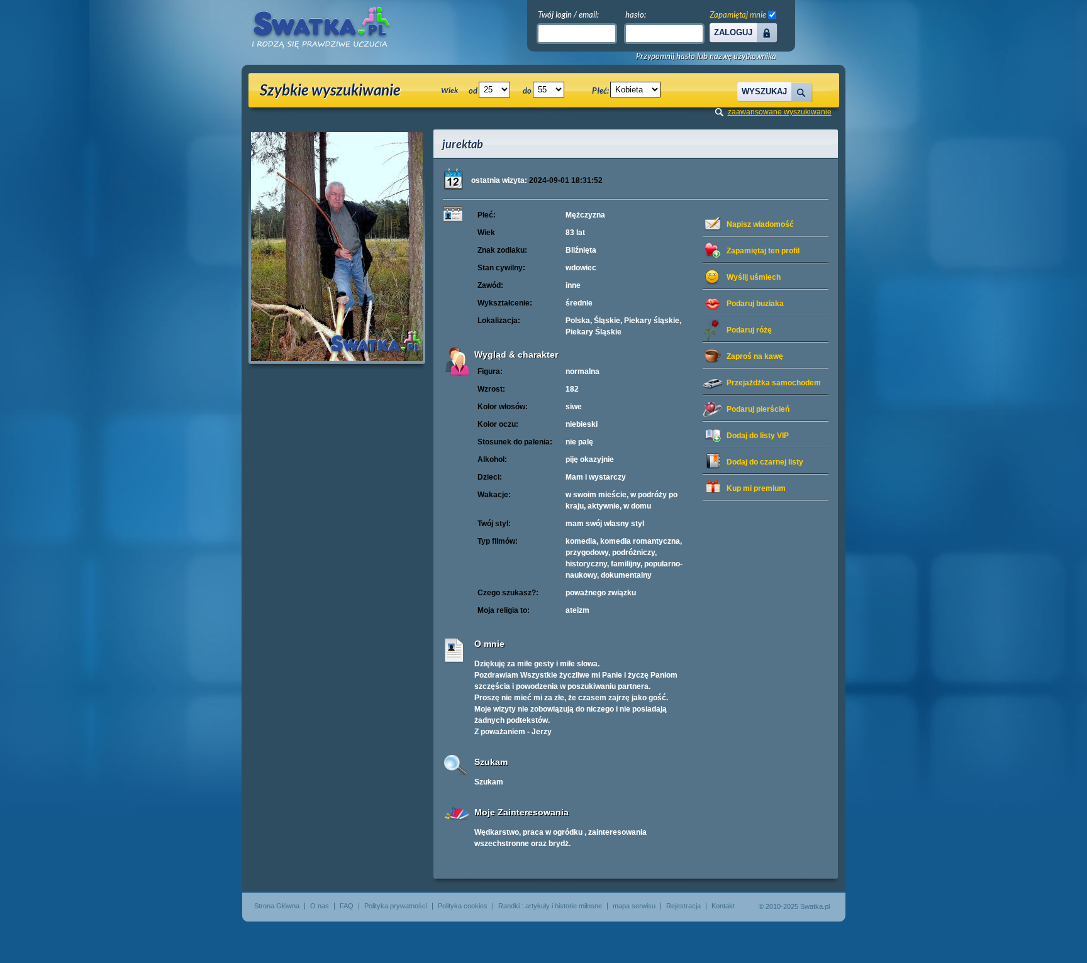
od (473, 90)
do (527, 90)
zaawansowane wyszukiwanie (780, 111)
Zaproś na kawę (755, 356)
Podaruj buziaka (755, 303)
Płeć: (600, 90)
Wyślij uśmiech (754, 277)
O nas (319, 906)
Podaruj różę (749, 330)
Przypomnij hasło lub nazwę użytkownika (706, 56)
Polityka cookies (463, 906)
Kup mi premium (756, 488)
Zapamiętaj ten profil (763, 250)
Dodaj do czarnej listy (765, 462)
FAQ (347, 906)
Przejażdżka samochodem (774, 382)
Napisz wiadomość (760, 224)
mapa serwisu (634, 906)
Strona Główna (276, 906)
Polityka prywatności (395, 906)
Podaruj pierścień (758, 409)
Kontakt (723, 906)
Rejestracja (683, 906)
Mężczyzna (585, 215)
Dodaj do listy (758, 435)
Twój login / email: (568, 14)
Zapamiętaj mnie (738, 14)
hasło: (635, 14)
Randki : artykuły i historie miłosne (550, 906)
